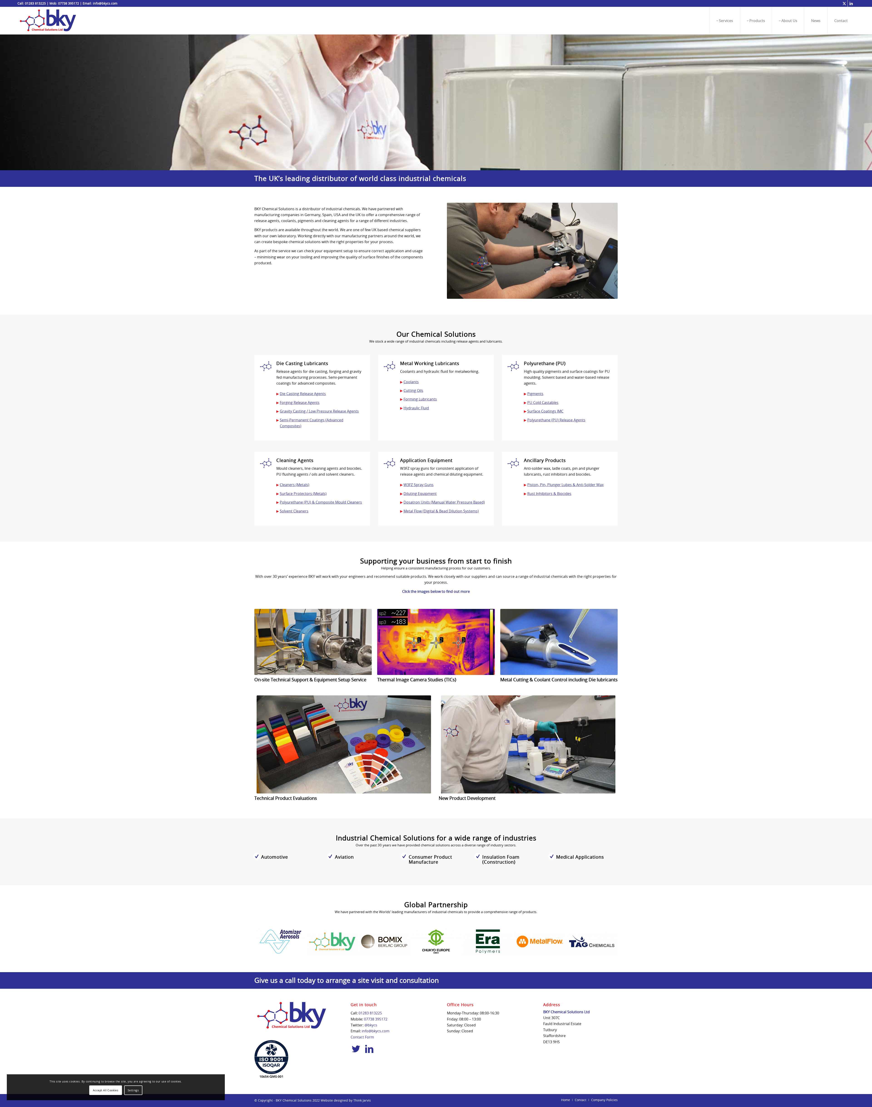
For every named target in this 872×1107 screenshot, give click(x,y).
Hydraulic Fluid (416, 407)
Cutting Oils (413, 390)
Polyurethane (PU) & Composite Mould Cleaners (321, 502)
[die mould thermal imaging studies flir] (436, 642)
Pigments (535, 393)
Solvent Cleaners (294, 511)
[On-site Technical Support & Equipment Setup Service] (313, 642)
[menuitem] (724, 20)
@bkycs (370, 1025)
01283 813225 (35, 3)
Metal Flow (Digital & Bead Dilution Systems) (441, 511)
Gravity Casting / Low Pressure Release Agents (319, 411)
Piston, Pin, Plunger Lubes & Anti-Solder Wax (565, 484)
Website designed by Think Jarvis (346, 1100)
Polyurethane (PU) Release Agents (556, 420)
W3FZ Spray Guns (419, 484)
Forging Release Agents (300, 402)
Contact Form (362, 1037)
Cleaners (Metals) (294, 484)
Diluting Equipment (420, 493)
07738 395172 (68, 3)
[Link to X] (844, 3)
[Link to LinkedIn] (851, 3)
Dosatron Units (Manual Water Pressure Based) (444, 502)
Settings (133, 1090)
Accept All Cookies (106, 1090)
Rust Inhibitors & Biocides (549, 493)
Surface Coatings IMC (545, 411)
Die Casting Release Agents (303, 393)
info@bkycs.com (105, 3)
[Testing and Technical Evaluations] (344, 744)
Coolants (411, 381)
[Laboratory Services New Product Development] (528, 744)
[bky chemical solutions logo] (47, 20)
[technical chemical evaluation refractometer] (559, 642)
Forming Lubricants (420, 399)
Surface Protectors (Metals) (303, 493)
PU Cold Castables (542, 402)
